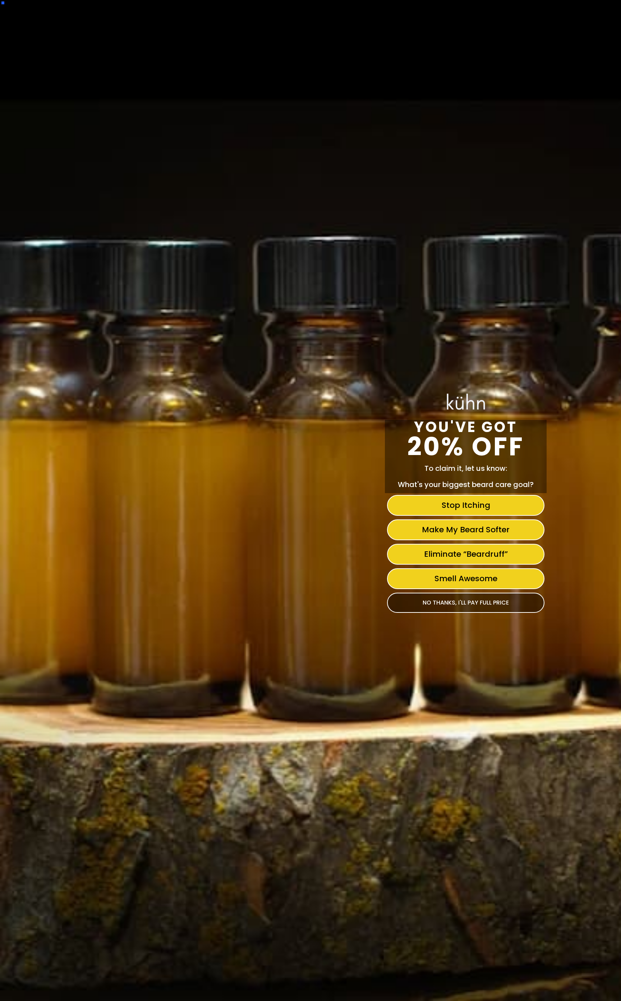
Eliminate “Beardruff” (466, 554)
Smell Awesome (465, 578)
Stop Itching (466, 505)
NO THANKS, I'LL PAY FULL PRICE (466, 602)
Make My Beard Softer (466, 529)
